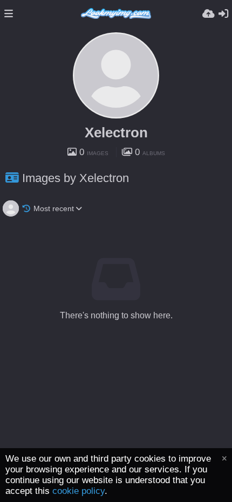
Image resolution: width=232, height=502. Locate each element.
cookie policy (78, 491)
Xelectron (116, 132)
